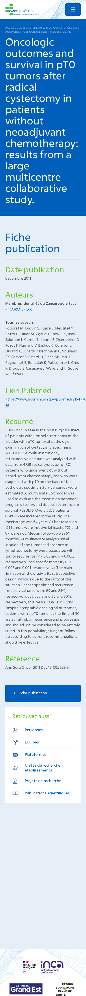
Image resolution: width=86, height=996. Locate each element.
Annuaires (12, 31)
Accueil (10, 27)
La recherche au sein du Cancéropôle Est (48, 27)
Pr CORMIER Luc (18, 309)
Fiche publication (32, 693)
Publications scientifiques (41, 31)
